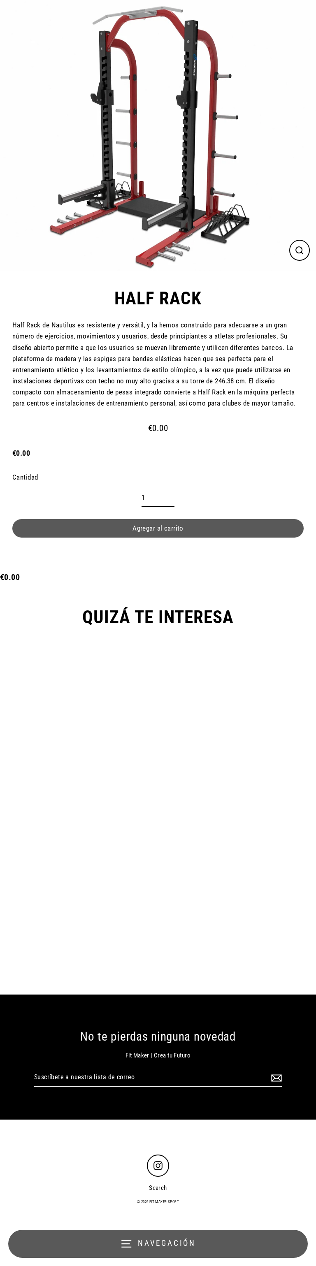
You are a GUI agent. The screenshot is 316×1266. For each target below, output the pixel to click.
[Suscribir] (275, 1078)
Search (158, 1188)
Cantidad (25, 477)
